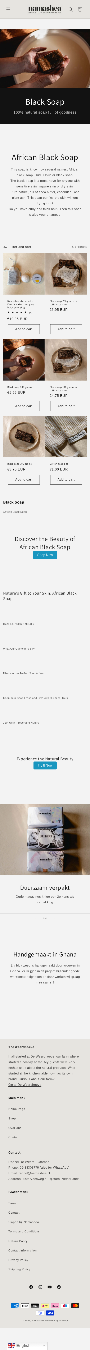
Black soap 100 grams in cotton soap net (63, 388)
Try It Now (45, 765)
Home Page (16, 1108)
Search (13, 1203)
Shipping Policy (19, 1269)
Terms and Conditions (24, 1231)
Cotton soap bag (59, 463)
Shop (12, 1118)
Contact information (22, 1250)
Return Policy (18, 1241)
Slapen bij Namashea (23, 1222)
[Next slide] (54, 918)
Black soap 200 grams (19, 386)
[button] (8, 9)
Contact (13, 1137)
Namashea (38, 1320)
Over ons (15, 1127)
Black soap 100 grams (19, 463)
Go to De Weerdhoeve (24, 1084)
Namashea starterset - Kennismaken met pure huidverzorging (20, 304)
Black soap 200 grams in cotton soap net (63, 302)
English (23, 1345)
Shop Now (45, 555)
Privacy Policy (18, 1260)
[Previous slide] (35, 918)
